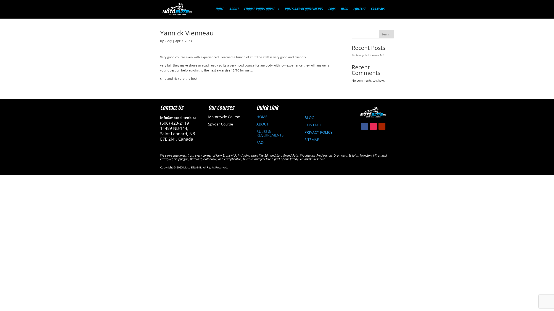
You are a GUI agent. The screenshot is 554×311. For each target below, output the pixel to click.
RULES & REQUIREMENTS (269, 133)
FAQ (260, 142)
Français (377, 10)
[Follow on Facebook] (364, 126)
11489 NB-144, (174, 128)
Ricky (168, 41)
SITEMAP (311, 139)
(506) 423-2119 (174, 123)
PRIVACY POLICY (318, 132)
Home (219, 10)
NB (192, 133)
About (233, 10)
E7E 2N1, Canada (176, 139)
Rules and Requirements (304, 10)
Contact (359, 10)
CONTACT (312, 124)
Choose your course (259, 10)
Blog (344, 10)
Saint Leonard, (174, 133)
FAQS (331, 10)
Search (386, 34)
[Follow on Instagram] (373, 126)
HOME (261, 116)
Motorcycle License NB (368, 55)
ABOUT (262, 124)
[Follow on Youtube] (381, 126)
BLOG (309, 117)
